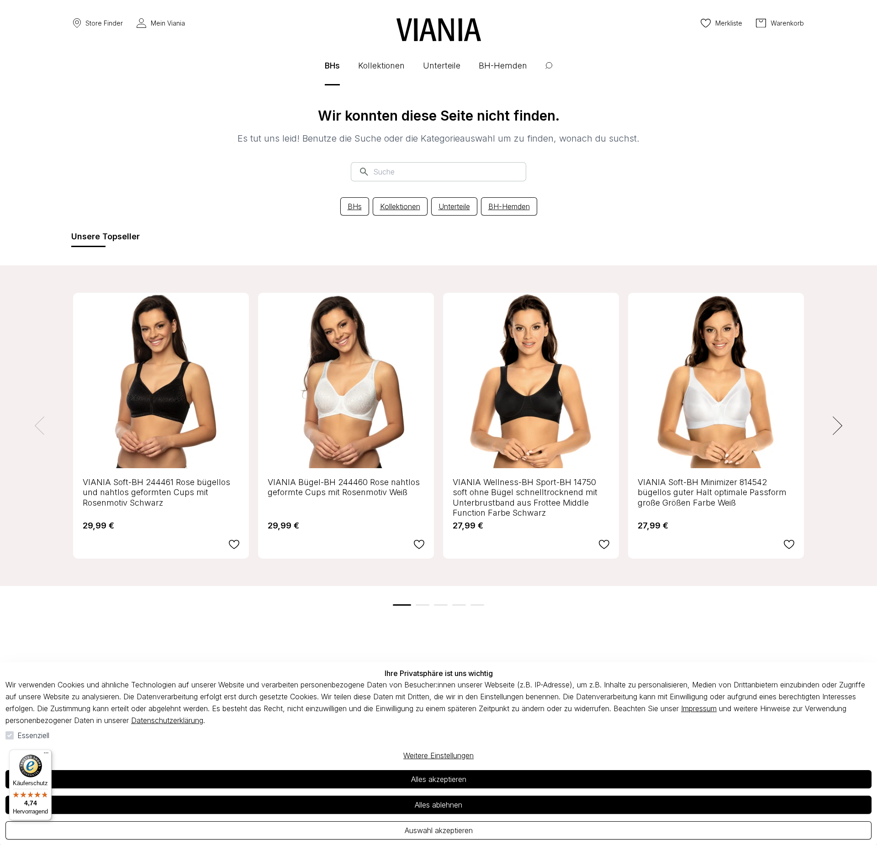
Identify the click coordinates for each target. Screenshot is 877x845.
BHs (355, 206)
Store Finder (104, 23)
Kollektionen (400, 206)
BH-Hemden (509, 206)
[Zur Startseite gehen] (438, 29)
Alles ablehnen (438, 804)
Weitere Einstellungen (438, 755)
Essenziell (33, 735)
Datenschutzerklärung (167, 720)
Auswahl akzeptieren (439, 830)
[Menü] (46, 755)
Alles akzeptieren (438, 779)
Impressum (699, 708)
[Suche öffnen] (548, 72)
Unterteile (454, 206)
